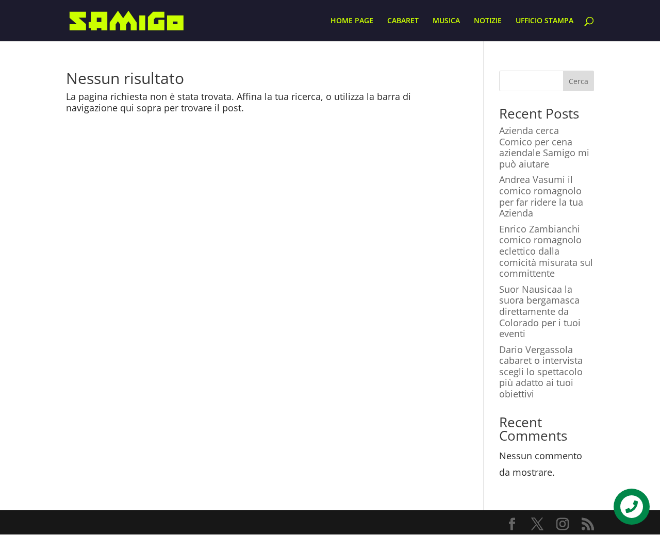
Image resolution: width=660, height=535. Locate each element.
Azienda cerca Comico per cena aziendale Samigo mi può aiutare (544, 147)
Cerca (578, 81)
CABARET (403, 21)
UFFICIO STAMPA (544, 21)
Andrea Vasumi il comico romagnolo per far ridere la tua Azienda (541, 196)
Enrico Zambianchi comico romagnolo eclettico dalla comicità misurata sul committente (546, 251)
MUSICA (446, 21)
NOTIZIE (488, 21)
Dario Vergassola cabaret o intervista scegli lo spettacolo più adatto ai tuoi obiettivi (541, 371)
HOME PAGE (352, 21)
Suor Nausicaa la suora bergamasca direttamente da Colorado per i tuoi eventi (540, 311)
